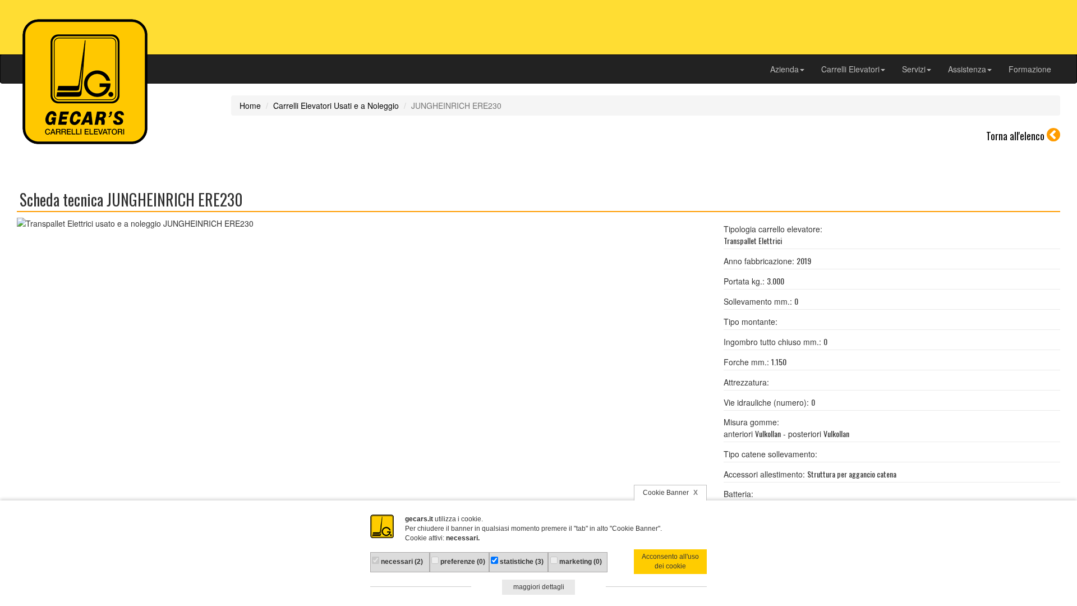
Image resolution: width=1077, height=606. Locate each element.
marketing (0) (580, 562)
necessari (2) (401, 562)
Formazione (1030, 69)
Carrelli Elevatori (850, 69)
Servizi (914, 69)
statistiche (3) (521, 562)
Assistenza (967, 69)
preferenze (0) (462, 562)
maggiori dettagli (538, 587)
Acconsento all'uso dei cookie (670, 561)
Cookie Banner (670, 493)
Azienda (784, 69)
